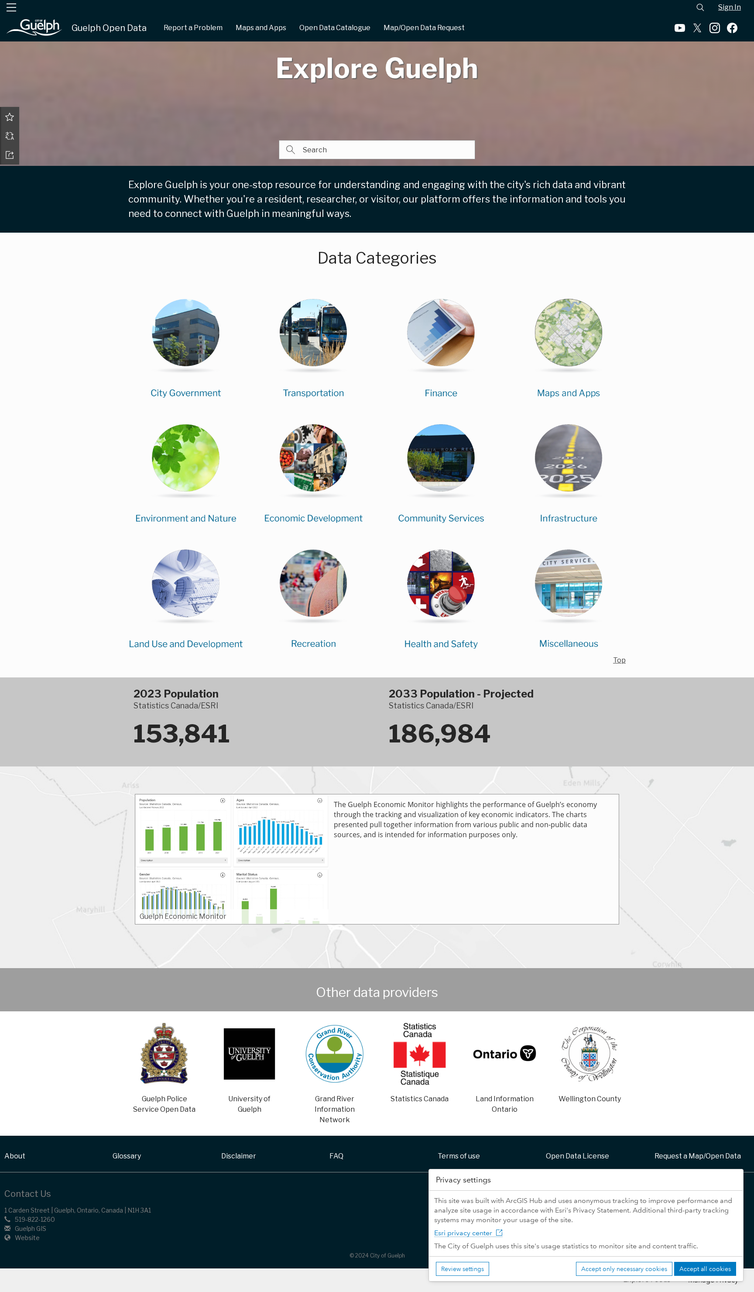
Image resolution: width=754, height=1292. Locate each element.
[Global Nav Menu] (11, 7)
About (14, 1156)
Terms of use (459, 1156)
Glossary (127, 1156)
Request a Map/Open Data (698, 1156)
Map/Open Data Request (424, 28)
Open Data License (577, 1156)
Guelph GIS (30, 1228)
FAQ (336, 1156)
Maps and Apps (261, 28)
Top (619, 660)
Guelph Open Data (109, 28)
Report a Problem (193, 28)
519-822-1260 (35, 1219)
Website (27, 1237)
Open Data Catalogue (334, 28)
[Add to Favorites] (9, 116)
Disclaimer (238, 1156)
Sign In (729, 7)
